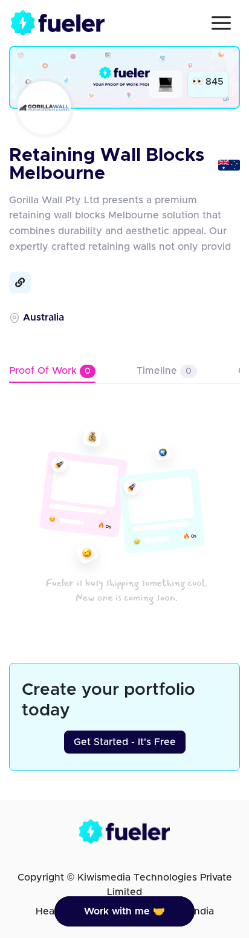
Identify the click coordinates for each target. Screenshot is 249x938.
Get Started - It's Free (125, 742)
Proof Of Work (50, 371)
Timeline (164, 371)
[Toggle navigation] (221, 23)
